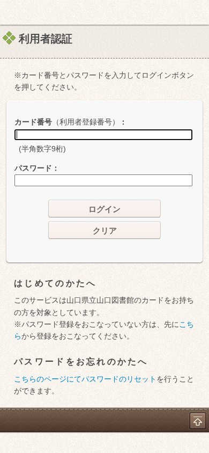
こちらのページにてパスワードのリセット (85, 379)
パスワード (33, 168)
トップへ (198, 421)
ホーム (11, 12)
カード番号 (67, 122)
